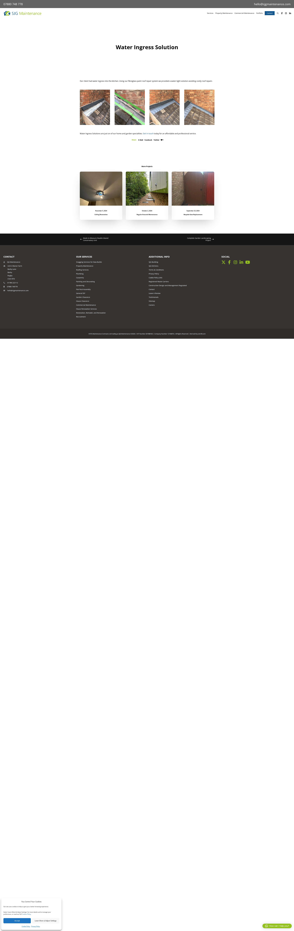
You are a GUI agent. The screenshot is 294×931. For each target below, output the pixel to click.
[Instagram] (285, 13)
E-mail (140, 140)
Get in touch (148, 133)
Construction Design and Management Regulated (168, 285)
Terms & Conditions (156, 270)
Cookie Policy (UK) (155, 278)
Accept (17, 921)
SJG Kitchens (153, 266)
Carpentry (80, 278)
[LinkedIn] (289, 13)
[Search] (277, 13)
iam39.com (202, 334)
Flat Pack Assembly (83, 289)
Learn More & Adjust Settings (46, 921)
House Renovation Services (86, 309)
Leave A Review (154, 293)
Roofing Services (82, 270)
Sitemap (152, 301)
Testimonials (153, 297)
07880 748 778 (13, 4)
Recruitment (81, 317)
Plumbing (79, 274)
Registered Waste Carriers (159, 281)
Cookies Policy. (26, 914)
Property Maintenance (84, 266)
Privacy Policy (35, 926)
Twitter (156, 140)
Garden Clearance (83, 297)
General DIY (80, 293)
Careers (152, 305)
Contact (152, 289)
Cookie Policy (26, 926)
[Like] (161, 140)
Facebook (148, 140)
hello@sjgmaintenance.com (272, 4)
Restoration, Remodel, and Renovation (91, 313)
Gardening (80, 285)
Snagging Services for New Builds (89, 262)
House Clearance (82, 301)
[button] (277, 926)
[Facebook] (281, 13)
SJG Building (153, 262)
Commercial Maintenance (86, 305)
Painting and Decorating (85, 281)
